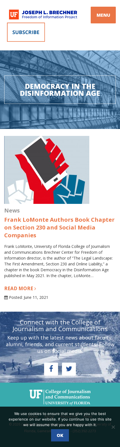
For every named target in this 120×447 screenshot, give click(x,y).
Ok (60, 435)
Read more (19, 288)
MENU (103, 15)
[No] (113, 427)
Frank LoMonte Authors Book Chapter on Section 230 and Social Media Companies (59, 227)
